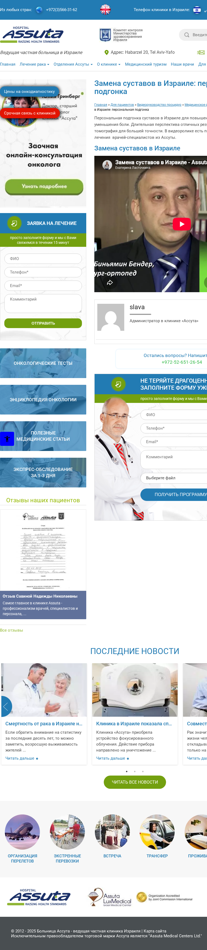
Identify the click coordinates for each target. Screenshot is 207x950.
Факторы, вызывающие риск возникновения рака (103, 723)
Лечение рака (33, 64)
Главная (7, 64)
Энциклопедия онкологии (43, 399)
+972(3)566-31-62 (61, 10)
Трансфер (157, 856)
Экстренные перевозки (67, 859)
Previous (6, 706)
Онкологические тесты (43, 363)
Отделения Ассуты (71, 64)
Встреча (112, 856)
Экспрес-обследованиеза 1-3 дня (43, 472)
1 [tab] (126, 771)
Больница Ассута (53, 931)
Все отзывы (11, 630)
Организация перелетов (22, 859)
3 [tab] (143, 771)
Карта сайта (155, 931)
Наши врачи (182, 64)
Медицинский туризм (146, 64)
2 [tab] (134, 771)
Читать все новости (135, 782)
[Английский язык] (105, 10)
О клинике (107, 64)
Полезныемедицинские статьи (43, 436)
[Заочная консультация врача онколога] (44, 205)
